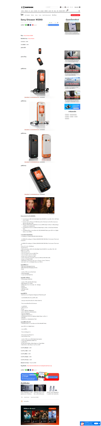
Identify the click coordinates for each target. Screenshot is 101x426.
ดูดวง (32, 11)
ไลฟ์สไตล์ (46, 11)
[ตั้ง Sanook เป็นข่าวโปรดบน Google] (40, 376)
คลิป (57, 11)
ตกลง (96, 423)
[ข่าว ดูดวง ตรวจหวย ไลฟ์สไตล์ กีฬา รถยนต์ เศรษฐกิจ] (27, 7)
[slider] (35, 212)
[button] (46, 7)
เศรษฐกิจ (42, 11)
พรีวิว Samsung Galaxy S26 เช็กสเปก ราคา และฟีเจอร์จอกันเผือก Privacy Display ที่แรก (72, 62)
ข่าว (29, 11)
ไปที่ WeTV (52, 408)
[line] (26, 25)
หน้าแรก (22, 11)
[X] (28, 25)
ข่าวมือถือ (71, 116)
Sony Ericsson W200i (28, 35)
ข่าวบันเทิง (35, 11)
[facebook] (30, 25)
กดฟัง (51, 22)
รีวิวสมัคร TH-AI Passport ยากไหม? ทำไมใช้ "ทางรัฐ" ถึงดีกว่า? (71, 88)
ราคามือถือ (67, 116)
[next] (57, 416)
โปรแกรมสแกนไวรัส (73, 114)
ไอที (52, 11)
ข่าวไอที (76, 116)
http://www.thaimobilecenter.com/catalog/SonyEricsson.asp (39, 365)
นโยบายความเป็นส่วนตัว (87, 424)
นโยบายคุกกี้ (92, 424)
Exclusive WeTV (62, 11)
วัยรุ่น (55, 11)
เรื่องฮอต (26, 11)
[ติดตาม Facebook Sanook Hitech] (72, 106)
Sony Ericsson (31, 38)
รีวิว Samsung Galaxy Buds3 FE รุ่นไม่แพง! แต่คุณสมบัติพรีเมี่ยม (71, 74)
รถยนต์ (50, 11)
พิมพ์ (31, 22)
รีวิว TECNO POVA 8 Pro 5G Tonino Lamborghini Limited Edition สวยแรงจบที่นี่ (72, 102)
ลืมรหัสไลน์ (67, 118)
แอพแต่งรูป (67, 114)
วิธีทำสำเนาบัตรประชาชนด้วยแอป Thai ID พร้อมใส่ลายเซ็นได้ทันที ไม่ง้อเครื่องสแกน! (72, 34)
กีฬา (39, 11)
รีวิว (22, 397)
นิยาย (67, 11)
